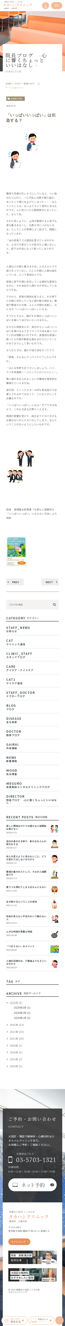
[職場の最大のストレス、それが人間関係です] (54, 874)
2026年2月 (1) (22, 1013)
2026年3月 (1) (22, 1007)
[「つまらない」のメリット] (54, 949)
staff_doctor (20, 693)
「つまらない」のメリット (20, 946)
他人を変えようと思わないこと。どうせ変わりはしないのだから (26, 858)
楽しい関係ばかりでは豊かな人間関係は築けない (26, 827)
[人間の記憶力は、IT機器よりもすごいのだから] (54, 964)
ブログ (17, 83)
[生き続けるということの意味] (54, 904)
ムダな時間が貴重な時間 (19, 931)
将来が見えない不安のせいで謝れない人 (26, 918)
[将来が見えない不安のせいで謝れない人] (54, 919)
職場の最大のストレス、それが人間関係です (26, 873)
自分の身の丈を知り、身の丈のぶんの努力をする (26, 843)
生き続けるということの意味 (21, 901)
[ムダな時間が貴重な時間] (54, 934)
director (16, 98)
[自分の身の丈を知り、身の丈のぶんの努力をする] (54, 844)
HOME (9, 83)
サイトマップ (18, 1241)
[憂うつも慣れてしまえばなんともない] (54, 890)
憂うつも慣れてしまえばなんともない (26, 887)
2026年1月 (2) (22, 1018)
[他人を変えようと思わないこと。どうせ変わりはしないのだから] (54, 859)
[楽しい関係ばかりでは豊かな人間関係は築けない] (54, 829)
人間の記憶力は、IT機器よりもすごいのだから (26, 962)
